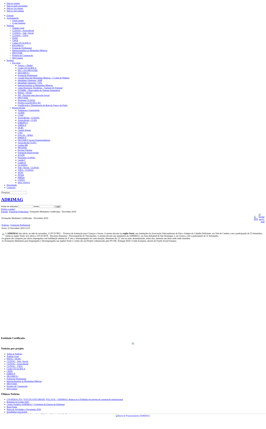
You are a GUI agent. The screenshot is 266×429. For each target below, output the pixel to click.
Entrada (4, 211)
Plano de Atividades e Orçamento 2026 (24, 409)
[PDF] (256, 219)
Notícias (5, 225)
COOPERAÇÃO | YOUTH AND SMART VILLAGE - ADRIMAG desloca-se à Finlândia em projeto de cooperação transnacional (65, 399)
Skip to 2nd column (15, 11)
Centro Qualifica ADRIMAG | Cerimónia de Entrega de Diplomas (36, 404)
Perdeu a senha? (8, 209)
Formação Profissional (19, 211)
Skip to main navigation (17, 6)
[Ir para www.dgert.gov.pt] (133, 343)
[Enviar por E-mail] (261, 222)
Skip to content (13, 3)
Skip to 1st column (15, 8)
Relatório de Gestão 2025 (18, 402)
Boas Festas (12, 407)
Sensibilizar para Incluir (17, 412)
